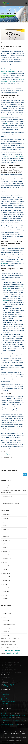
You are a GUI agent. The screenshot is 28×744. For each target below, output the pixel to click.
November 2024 (6, 514)
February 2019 (6, 573)
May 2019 (5, 569)
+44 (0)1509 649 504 (8, 684)
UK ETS (7, 123)
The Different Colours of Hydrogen (11, 503)
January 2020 (6, 565)
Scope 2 (7, 288)
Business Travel (7, 613)
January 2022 (6, 536)
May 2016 (5, 595)
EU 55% (3, 73)
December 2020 (6, 551)
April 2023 (5, 522)
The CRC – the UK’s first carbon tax (14, 156)
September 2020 (7, 558)
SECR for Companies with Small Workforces (13, 500)
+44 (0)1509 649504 (12, 650)
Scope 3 (5, 300)
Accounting (5, 609)
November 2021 (6, 540)
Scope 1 (20, 286)
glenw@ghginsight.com (7, 454)
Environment (6, 620)
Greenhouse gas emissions (9, 628)
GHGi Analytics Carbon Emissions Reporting (14, 731)
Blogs (23, 733)
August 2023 (6, 518)
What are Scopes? (7, 496)
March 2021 (5, 547)
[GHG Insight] (11, 3)
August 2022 (6, 533)
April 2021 (5, 544)
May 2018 (5, 584)
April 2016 (5, 598)
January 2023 (6, 529)
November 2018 (6, 580)
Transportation (6, 635)
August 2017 (6, 591)
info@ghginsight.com (14, 653)
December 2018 (6, 576)
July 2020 (5, 562)
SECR (5, 733)
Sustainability (6, 631)
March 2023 (5, 525)
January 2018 (6, 587)
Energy (4, 617)
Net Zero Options (15, 733)
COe (9, 149)
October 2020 (6, 555)
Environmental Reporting (9, 624)
